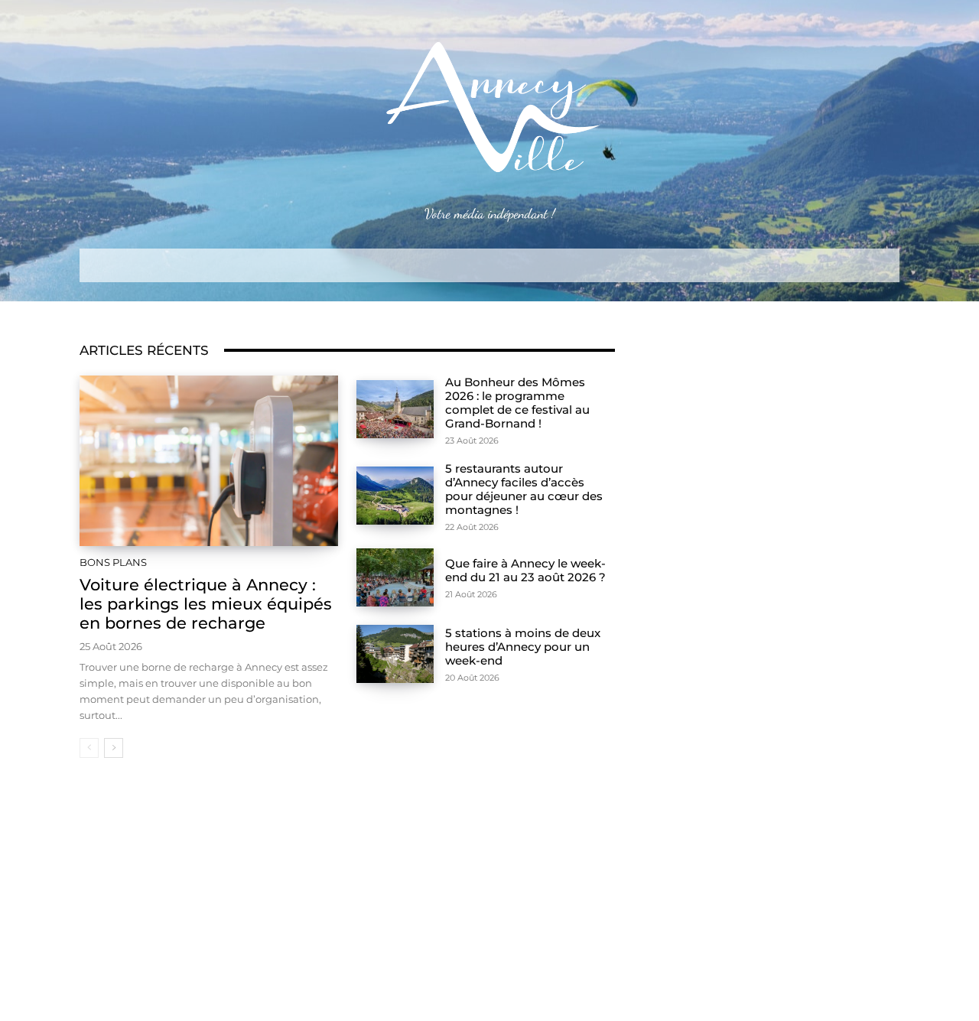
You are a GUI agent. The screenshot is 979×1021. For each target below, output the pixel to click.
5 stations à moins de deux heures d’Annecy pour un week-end (522, 647)
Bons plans (113, 562)
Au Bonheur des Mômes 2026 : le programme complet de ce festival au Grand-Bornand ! (517, 403)
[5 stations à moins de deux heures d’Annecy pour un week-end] (395, 654)
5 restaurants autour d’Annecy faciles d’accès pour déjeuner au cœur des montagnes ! (524, 489)
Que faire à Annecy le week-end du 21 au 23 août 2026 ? (525, 570)
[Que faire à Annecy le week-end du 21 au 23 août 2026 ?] (395, 577)
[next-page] (113, 748)
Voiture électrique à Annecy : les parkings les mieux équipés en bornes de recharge (206, 603)
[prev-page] (89, 748)
